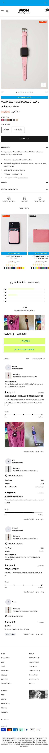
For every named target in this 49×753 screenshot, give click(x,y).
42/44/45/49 (18, 130)
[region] (24, 322)
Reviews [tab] (9, 334)
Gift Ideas (4, 675)
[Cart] (46, 11)
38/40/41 (6, 130)
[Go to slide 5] (25, 92)
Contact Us (4, 712)
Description (6, 147)
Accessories (5, 670)
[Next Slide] (43, 322)
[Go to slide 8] (32, 92)
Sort (27, 358)
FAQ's (3, 695)
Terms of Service (6, 683)
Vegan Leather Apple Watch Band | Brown (25, 538)
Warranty (24, 201)
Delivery (4, 699)
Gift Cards (4, 679)
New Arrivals (5, 658)
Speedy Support (40, 201)
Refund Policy (5, 703)
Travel (3, 666)
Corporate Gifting (34, 670)
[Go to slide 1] (16, 92)
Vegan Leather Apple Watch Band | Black (25, 470)
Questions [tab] (21, 334)
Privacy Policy (33, 675)
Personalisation (34, 662)
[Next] (47, 92)
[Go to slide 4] (23, 92)
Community (33, 666)
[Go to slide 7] (30, 92)
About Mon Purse (34, 658)
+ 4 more (38, 444)
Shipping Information (9, 189)
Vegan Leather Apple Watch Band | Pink (25, 376)
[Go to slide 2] (18, 92)
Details (4, 182)
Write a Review (31, 350)
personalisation (23, 178)
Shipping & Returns (9, 201)
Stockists (32, 683)
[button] (10, 106)
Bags (2, 662)
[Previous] (2, 92)
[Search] (7, 11)
